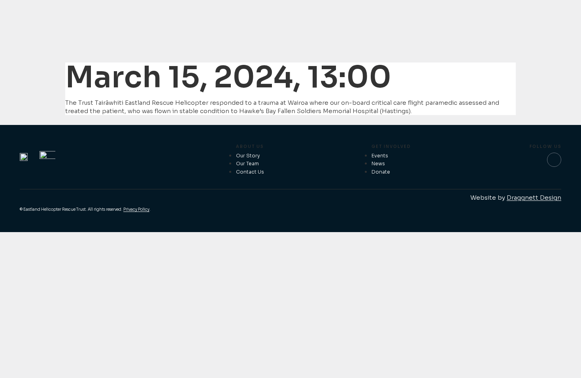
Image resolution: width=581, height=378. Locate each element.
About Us (250, 146)
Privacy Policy (136, 209)
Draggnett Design (534, 197)
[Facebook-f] (554, 160)
